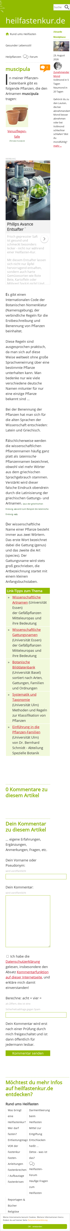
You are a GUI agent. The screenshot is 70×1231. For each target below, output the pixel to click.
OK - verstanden (35, 1226)
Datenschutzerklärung (37, 1220)
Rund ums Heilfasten (23, 34)
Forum (34, 57)
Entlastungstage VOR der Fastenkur (18, 1146)
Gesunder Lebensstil (18, 45)
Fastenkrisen (16, 1181)
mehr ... (57, 145)
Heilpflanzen (13, 57)
